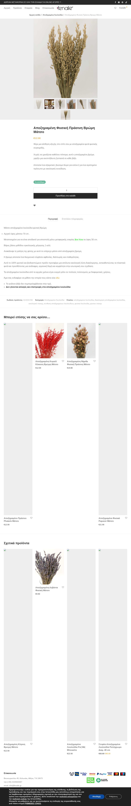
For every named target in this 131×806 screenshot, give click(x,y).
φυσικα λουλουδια (82, 304)
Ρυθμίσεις (113, 796)
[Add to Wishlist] (35, 205)
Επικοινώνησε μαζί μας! (107, 754)
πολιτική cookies (19, 799)
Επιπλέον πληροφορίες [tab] (72, 219)
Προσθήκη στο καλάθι (65, 196)
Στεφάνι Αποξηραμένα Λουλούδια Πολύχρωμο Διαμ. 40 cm (110, 747)
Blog (37, 8)
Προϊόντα (17, 8)
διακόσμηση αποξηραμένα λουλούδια (110, 300)
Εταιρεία (28, 8)
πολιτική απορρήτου (68, 796)
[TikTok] (126, 2)
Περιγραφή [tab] (53, 219)
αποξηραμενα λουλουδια (84, 300)
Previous (4, 58)
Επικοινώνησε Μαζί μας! (76, 368)
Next (126, 58)
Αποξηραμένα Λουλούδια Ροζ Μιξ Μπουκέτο (76, 747)
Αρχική (7, 8)
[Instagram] (119, 2)
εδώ (57, 278)
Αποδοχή (96, 796)
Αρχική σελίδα (34, 15)
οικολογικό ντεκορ (36, 304)
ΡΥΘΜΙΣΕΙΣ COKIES (33, 803)
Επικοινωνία (48, 8)
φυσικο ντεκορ (96, 304)
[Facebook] (115, 2)
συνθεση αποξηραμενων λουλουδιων (59, 304)
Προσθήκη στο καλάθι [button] (12, 525)
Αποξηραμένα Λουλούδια (53, 15)
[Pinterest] (122, 2)
